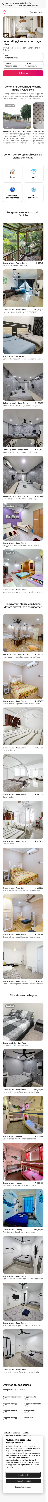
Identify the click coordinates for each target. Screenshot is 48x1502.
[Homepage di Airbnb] (4, 12)
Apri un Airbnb (36, 12)
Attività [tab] (23, 1390)
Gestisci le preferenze (23, 1487)
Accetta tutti (23, 1475)
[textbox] (13, 66)
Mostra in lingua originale (28, 5)
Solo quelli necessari (23, 1481)
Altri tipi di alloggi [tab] (9, 1390)
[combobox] (23, 57)
